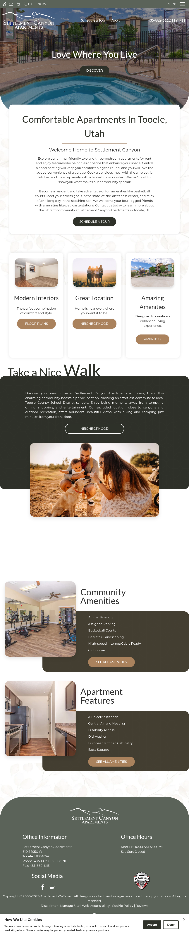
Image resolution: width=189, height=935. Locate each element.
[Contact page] (11, 4)
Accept (152, 924)
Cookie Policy (122, 906)
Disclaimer (49, 906)
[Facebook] (42, 887)
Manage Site (70, 906)
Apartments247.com (56, 896)
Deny (171, 924)
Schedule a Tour (93, 20)
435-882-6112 (166, 20)
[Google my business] (52, 887)
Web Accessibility (96, 906)
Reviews (142, 906)
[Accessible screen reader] (4, 4)
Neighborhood (94, 323)
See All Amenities (111, 662)
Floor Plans (36, 323)
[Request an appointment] (18, 4)
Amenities (152, 339)
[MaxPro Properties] (141, 881)
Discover (94, 70)
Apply (115, 20)
